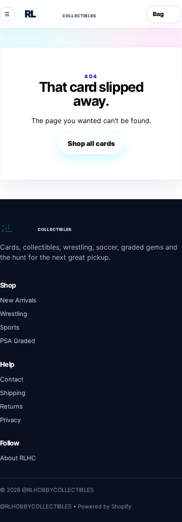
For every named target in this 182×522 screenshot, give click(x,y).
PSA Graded (17, 341)
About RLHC (18, 458)
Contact (11, 379)
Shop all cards (91, 143)
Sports (9, 327)
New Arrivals (18, 300)
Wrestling (13, 314)
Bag (163, 14)
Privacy (10, 420)
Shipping (12, 393)
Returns (11, 406)
